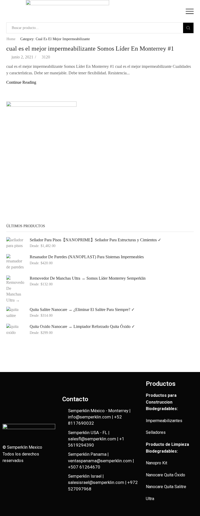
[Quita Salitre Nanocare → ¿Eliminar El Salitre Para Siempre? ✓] (15, 313)
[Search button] (188, 28)
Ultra (150, 498)
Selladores (156, 432)
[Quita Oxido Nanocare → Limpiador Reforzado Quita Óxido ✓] (15, 330)
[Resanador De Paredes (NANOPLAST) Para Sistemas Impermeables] (15, 262)
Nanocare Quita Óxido (165, 474)
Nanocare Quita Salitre (166, 486)
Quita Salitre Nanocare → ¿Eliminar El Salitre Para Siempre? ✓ (82, 309)
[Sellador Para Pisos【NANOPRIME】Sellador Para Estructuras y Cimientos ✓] (15, 243)
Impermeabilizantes (164, 420)
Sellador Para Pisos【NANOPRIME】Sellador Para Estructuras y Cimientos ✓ (95, 240)
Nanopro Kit (156, 462)
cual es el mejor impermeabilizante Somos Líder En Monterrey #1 (90, 48)
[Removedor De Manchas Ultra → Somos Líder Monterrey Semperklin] (15, 288)
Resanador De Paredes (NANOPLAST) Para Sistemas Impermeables (87, 257)
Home (11, 39)
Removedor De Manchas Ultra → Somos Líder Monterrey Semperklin (88, 278)
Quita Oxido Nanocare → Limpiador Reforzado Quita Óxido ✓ (82, 326)
